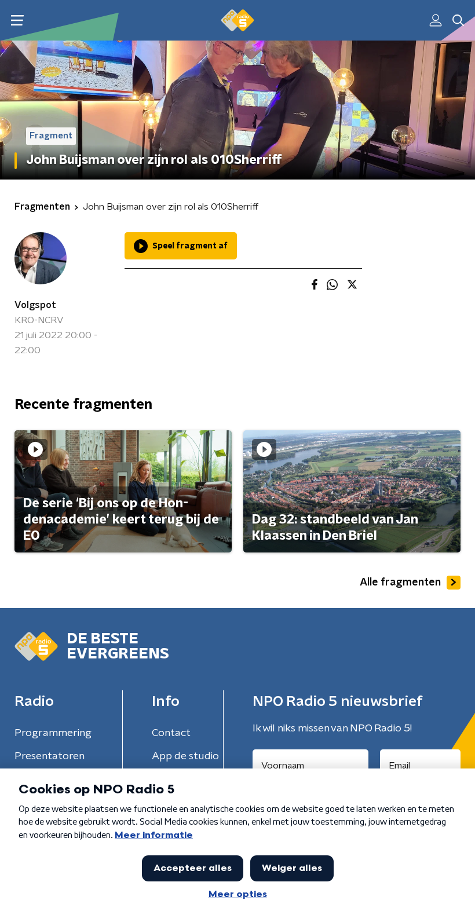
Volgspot (35, 305)
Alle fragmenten (400, 582)
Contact (171, 733)
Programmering (53, 733)
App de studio (185, 756)
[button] (17, 20)
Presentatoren (49, 756)
